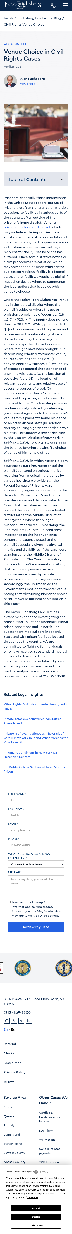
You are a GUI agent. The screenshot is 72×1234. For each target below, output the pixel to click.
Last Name (16, 808)
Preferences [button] (32, 1197)
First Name (16, 794)
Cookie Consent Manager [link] (18, 1171)
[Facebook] (21, 1021)
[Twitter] (14, 1021)
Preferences (36, 1225)
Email (12, 823)
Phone (13, 838)
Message (14, 872)
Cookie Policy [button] (18, 1193)
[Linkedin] (29, 1021)
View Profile (27, 83)
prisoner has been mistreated (27, 227)
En (6, 1029)
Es (13, 1029)
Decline (36, 1217)
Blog (57, 18)
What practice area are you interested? (29, 855)
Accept (36, 1208)
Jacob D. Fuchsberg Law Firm (26, 18)
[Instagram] (7, 1021)
